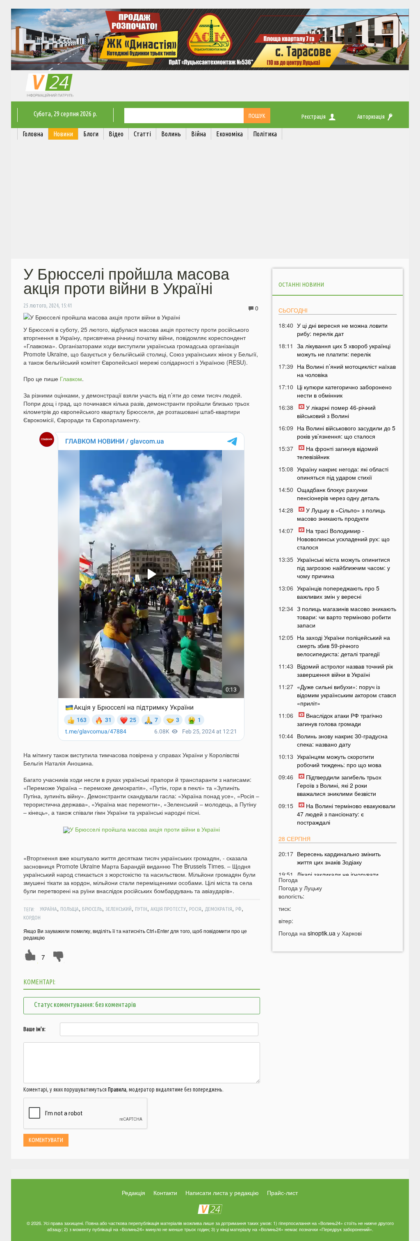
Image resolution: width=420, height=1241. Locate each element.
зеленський (118, 909)
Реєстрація (313, 116)
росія (195, 909)
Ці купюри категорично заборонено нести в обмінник (344, 391)
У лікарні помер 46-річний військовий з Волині (336, 411)
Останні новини (301, 284)
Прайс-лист (282, 1192)
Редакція (133, 1192)
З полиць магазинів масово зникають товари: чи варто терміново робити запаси (346, 616)
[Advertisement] (210, 201)
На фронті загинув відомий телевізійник (337, 452)
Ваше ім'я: (34, 1029)
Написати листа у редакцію (222, 1192)
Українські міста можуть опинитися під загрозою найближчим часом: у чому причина (343, 567)
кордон (32, 917)
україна (48, 909)
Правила (117, 1089)
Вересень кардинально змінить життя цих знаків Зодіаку (339, 858)
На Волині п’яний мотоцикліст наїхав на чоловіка (346, 370)
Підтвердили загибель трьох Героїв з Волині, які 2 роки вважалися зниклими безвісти (339, 785)
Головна (33, 134)
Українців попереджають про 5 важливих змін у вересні (338, 592)
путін (141, 909)
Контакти (165, 1192)
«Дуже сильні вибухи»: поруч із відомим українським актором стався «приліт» (346, 695)
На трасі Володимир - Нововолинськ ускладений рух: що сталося (343, 538)
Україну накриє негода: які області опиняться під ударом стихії (342, 473)
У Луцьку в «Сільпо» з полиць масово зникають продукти (341, 514)
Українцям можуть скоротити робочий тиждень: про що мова (339, 760)
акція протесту (168, 909)
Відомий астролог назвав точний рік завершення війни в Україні (345, 670)
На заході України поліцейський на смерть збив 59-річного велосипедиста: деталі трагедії (343, 645)
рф (238, 909)
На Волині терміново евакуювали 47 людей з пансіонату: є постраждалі (346, 814)
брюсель (92, 909)
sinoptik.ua (322, 933)
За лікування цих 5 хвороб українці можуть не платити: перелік (343, 350)
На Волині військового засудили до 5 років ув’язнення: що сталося (346, 432)
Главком (71, 379)
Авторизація (371, 116)
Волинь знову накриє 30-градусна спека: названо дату (342, 740)
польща (69, 909)
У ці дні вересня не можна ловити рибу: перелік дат (342, 329)
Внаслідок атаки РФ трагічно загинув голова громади (339, 719)
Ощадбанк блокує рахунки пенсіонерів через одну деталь (338, 493)
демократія (218, 909)
